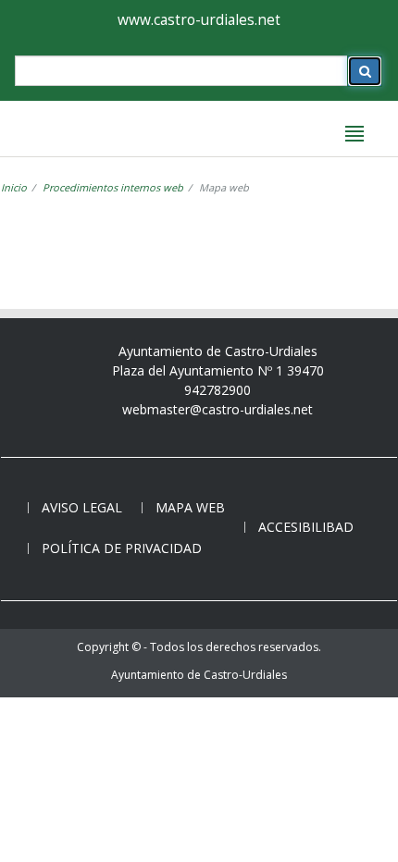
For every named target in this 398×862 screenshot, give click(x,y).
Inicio (14, 187)
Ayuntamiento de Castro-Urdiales (199, 675)
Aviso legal (82, 507)
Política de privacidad (122, 548)
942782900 (217, 390)
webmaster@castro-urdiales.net (217, 409)
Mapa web (190, 507)
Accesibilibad (306, 527)
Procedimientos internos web (113, 187)
